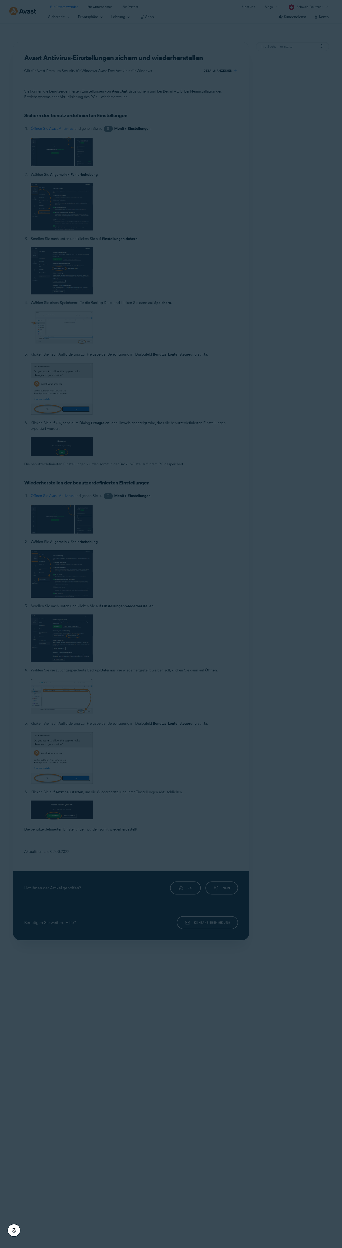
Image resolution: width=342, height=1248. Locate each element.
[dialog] (171, 624)
